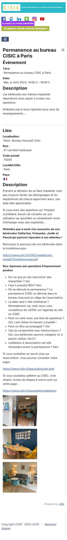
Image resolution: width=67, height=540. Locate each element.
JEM (61, 504)
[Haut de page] (61, 533)
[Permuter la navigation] (5, 39)
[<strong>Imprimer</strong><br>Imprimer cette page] (63, 49)
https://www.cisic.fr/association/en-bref (28, 368)
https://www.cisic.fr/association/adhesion (29, 390)
